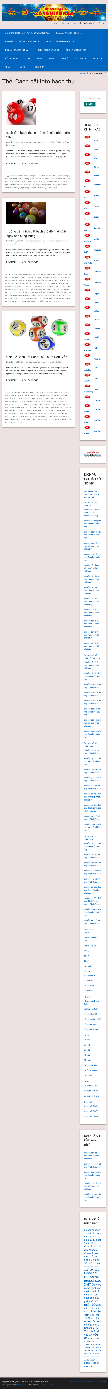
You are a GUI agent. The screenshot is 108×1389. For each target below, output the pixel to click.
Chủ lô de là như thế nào (47, 410)
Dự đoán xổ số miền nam (16, 50)
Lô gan (96, 294)
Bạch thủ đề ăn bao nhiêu (41, 274)
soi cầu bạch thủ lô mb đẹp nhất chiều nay (92, 557)
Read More (11, 163)
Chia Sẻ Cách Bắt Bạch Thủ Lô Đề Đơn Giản (36, 357)
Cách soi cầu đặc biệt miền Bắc (56, 404)
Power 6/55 (89, 985)
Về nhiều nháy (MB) (92, 1019)
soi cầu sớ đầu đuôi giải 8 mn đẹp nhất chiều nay (92, 890)
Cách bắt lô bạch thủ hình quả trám (22, 398)
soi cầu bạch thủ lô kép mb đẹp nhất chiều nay (92, 546)
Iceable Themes (47, 1385)
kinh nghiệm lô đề (39, 413)
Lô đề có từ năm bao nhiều (19, 416)
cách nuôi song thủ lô (26, 179)
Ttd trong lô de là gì (22, 301)
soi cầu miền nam (92, 1306)
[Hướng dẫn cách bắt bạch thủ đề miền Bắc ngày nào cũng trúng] (26, 223)
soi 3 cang (93, 1259)
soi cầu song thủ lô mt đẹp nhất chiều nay (92, 827)
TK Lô (7, 67)
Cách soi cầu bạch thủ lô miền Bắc (48, 179)
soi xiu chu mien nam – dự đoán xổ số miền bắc (27, 33)
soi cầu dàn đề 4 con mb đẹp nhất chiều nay (91, 579)
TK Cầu (96, 59)
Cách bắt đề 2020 (48, 395)
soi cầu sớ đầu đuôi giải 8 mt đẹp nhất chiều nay (92, 797)
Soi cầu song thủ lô (27, 185)
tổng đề (11, 301)
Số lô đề (56, 419)
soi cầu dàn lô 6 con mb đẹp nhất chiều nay (91, 646)
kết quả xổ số (11, 59)
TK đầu (96, 320)
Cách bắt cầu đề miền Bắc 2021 (46, 280)
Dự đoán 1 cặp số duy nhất (92, 1246)
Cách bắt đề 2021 (21, 283)
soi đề (86, 1360)
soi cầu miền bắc (92, 1303)
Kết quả (64, 59)
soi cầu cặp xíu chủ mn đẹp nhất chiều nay (92, 846)
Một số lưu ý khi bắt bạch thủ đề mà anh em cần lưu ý (48, 295)
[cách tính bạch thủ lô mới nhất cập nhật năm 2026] (21, 125)
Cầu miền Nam (90, 1024)
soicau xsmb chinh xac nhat (92, 1288)
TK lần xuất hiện (91, 1070)
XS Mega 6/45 (90, 975)
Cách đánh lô (62, 401)
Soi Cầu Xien (94, 1321)
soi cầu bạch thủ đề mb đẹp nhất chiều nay (92, 535)
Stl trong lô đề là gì (45, 298)
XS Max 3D (88, 990)
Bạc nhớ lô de (20, 392)
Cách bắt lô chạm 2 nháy (45, 398)
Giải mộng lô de (26, 413)
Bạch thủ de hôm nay (23, 274)
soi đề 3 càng (94, 1360)
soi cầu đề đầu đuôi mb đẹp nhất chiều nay (92, 676)
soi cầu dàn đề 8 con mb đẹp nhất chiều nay (91, 601)
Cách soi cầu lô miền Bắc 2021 (33, 286)
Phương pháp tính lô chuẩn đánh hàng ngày (36, 419)
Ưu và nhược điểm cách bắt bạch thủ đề (45, 301)
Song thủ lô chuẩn (60, 185)
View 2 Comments (30, 163)
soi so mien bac (95, 1357)
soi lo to (91, 1344)
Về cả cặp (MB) (90, 1014)
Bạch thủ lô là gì (32, 392)
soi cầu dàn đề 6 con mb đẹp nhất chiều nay (91, 590)
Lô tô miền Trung (91, 1096)
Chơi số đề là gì (17, 289)
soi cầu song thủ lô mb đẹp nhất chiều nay (92, 734)
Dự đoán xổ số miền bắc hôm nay (20, 42)
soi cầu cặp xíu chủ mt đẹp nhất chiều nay (92, 761)
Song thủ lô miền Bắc (33, 188)
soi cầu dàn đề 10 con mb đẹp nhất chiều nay (92, 612)
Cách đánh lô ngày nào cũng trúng (18, 404)
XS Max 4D (88, 980)
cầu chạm (62, 286)
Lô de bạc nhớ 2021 (54, 413)
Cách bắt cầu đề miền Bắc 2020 (29, 395)
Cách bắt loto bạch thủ (46, 176)
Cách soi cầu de (38, 404)
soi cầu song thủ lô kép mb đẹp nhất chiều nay (92, 723)
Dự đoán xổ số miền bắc (67, 33)
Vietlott (79, 59)
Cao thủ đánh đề (51, 286)
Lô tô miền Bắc (90, 1086)
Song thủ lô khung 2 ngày (14, 188)
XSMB (27, 59)
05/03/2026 (18, 142)
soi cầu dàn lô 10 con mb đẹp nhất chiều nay (91, 624)
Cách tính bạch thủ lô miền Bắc (19, 182)
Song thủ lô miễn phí (50, 188)
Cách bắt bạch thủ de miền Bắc (50, 392)
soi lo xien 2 (90, 1350)
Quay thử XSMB (91, 1106)
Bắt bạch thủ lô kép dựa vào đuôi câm (45, 277)
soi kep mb (88, 1341)
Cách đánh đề (52, 283)
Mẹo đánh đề (35, 416)
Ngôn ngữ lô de (46, 416)
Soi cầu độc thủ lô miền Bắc (26, 298)
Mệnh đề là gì (23, 295)
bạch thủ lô (19, 176)
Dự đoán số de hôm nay (33, 289)
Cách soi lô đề (34, 407)
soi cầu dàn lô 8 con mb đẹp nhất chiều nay (91, 665)
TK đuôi (97, 328)
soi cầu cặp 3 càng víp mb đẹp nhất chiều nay (92, 568)
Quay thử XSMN (91, 1116)
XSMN (39, 59)
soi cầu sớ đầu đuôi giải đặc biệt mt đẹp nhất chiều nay (92, 808)
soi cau (89, 1263)
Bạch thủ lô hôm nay (22, 277)
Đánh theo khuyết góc (51, 289)
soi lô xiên (98, 1350)
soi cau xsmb (92, 1282)
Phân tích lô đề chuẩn (49, 50)
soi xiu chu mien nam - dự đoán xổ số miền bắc (43, 142)
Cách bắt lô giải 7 (30, 176)
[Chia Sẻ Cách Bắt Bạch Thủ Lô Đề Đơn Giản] (38, 349)
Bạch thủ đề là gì (57, 274)
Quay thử (39, 67)
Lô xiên (96, 302)
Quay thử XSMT (91, 1111)
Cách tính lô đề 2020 (63, 407)
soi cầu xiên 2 (91, 1324)
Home (81, 73)
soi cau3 (98, 1263)
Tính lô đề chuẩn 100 (76, 50)
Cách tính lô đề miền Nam (55, 182)
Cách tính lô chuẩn (38, 182)
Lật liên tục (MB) (91, 1009)
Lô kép (96, 311)
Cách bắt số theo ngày (36, 401)
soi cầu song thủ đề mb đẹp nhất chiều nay (92, 712)
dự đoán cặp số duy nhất (91, 1253)
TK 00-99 (97, 359)
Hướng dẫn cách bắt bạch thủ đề (21, 292)
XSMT (51, 59)
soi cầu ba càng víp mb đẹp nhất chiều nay (92, 523)
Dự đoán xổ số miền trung (58, 42)
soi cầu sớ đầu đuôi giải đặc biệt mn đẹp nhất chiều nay (92, 901)
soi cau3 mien (90, 1267)
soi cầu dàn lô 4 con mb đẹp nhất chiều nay (91, 635)
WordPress (22, 1385)
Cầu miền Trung (91, 1029)
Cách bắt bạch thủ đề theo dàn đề (21, 280)
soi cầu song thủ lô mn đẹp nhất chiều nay (92, 912)
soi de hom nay (93, 1338)
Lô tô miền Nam (91, 1091)
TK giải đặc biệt (90, 1065)
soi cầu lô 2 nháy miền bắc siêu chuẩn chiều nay (91, 512)
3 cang (87, 1230)
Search (89, 104)
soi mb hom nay (89, 1354)
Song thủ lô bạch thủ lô (44, 185)
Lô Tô (22, 67)
